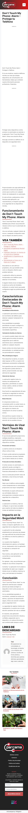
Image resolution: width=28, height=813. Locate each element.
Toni (12, 642)
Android (8, 637)
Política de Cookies (14, 763)
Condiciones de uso (14, 766)
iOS (13, 637)
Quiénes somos (14, 755)
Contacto (14, 757)
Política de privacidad (14, 760)
